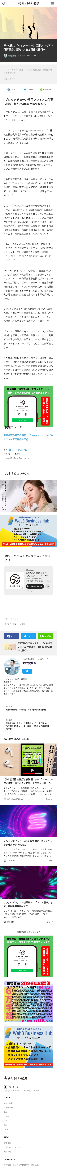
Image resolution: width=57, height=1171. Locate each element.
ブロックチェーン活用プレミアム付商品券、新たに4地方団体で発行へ (28, 71)
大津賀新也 (29, 663)
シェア (13, 89)
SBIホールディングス (18, 450)
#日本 (22, 624)
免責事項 (7, 1151)
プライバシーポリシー (13, 1147)
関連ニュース (9, 78)
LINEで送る (47, 89)
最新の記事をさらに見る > (28, 931)
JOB (5, 1120)
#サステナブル (10, 624)
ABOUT (7, 1129)
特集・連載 (8, 1103)
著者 (5, 1125)
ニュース (21, 56)
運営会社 (7, 1143)
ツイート (30, 89)
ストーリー (8, 1107)
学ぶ (5, 1112)
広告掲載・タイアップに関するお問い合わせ (22, 1165)
